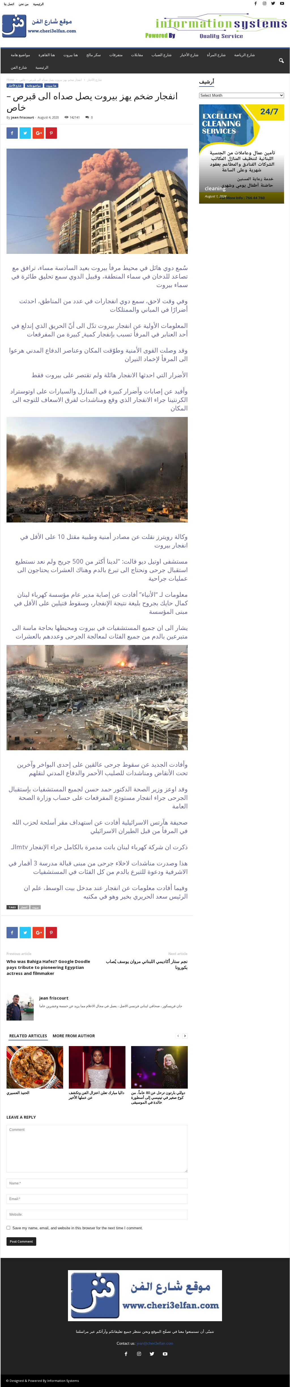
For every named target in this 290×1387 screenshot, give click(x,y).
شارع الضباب (162, 54)
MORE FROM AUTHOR (74, 1035)
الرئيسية (38, 4)
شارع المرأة (216, 54)
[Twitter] (273, 4)
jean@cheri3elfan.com (155, 1343)
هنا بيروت (70, 54)
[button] (281, 61)
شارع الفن (19, 67)
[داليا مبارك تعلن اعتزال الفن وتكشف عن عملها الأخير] (97, 1067)
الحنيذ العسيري (18, 1092)
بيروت (35, 907)
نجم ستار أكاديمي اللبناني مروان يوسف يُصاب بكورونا (146, 964)
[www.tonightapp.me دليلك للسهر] (241, 140)
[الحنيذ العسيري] (35, 1067)
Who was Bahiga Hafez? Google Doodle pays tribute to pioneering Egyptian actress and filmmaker (48, 967)
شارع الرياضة (244, 54)
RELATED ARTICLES (28, 1035)
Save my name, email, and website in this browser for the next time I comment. (77, 1228)
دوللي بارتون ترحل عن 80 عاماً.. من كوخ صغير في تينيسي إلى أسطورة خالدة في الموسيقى (158, 1097)
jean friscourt (22, 117)
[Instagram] (264, 4)
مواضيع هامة (20, 54)
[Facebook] (255, 4)
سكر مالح (93, 54)
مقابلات (137, 54)
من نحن (24, 4)
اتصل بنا (9, 4)
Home (10, 80)
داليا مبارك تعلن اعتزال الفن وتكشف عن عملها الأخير (96, 1095)
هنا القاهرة (47, 54)
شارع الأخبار (189, 54)
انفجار (24, 907)
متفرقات (116, 54)
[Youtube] (282, 4)
